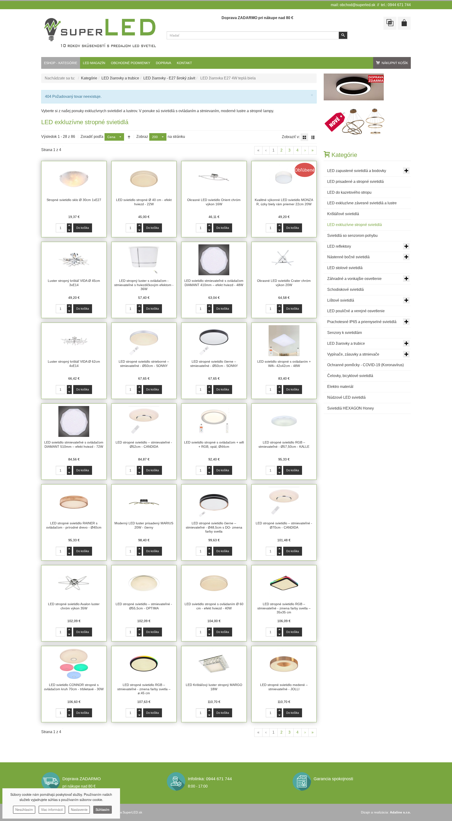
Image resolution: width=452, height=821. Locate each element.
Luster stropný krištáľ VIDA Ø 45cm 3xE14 (74, 283)
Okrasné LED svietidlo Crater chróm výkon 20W (284, 283)
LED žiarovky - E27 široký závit (169, 78)
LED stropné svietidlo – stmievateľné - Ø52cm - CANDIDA (144, 444)
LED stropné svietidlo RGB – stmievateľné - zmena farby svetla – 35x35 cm (284, 608)
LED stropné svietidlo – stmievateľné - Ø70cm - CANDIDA (284, 525)
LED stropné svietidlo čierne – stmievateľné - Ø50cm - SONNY (214, 364)
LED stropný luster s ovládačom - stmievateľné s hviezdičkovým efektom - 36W (144, 285)
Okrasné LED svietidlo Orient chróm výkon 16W (214, 202)
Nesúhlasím (24, 809)
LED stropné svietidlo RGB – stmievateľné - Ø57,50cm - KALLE (283, 444)
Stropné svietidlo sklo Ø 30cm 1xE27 (74, 200)
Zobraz (142, 137)
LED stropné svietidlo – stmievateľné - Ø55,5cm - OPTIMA (144, 606)
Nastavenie (79, 809)
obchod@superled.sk (357, 5)
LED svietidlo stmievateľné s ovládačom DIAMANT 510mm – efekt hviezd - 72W (73, 444)
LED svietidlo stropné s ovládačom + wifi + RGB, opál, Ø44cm (214, 444)
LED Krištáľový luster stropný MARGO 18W (214, 687)
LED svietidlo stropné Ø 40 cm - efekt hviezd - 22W (144, 202)
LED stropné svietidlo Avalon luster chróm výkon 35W (74, 606)
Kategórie (89, 78)
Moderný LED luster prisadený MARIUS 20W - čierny (143, 525)
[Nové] (355, 121)
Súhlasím (102, 809)
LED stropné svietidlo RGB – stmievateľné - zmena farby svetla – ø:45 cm (143, 689)
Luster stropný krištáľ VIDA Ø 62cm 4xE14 (74, 364)
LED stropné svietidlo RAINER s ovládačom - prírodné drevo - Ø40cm (73, 525)
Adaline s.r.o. (400, 812)
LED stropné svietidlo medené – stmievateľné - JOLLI (284, 687)
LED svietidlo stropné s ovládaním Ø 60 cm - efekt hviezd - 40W (214, 606)
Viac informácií (52, 809)
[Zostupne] (129, 137)
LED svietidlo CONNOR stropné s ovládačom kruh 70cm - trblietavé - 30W (74, 687)
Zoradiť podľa (92, 137)
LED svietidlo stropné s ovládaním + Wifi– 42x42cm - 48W (284, 364)
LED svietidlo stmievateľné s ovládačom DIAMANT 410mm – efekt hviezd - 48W (213, 283)
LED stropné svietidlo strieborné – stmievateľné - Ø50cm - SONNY (144, 364)
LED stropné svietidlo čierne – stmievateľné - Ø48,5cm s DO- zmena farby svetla (214, 527)
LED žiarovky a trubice (120, 78)
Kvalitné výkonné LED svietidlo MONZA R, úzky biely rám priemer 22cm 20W (284, 202)
